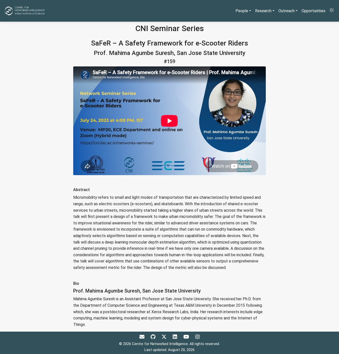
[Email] (142, 337)
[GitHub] (154, 337)
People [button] (242, 10)
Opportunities (313, 10)
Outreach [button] (286, 10)
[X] (165, 337)
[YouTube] (186, 337)
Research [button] (263, 10)
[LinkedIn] (175, 337)
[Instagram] (197, 337)
